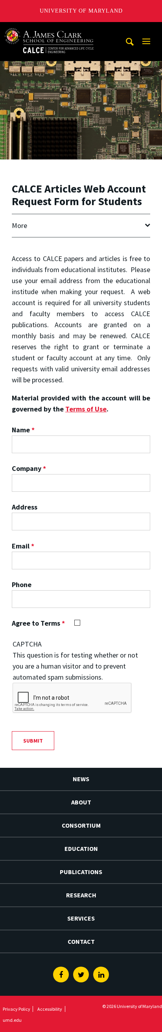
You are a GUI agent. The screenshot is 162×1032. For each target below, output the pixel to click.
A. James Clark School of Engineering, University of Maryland (49, 29)
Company (29, 468)
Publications (81, 872)
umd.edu (12, 1020)
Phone (21, 584)
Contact (81, 941)
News (81, 779)
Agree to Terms (38, 623)
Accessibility (49, 1009)
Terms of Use (86, 408)
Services (81, 918)
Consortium (81, 825)
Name (23, 429)
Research (81, 895)
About (81, 802)
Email (23, 545)
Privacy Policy (16, 1009)
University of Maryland (81, 11)
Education (81, 848)
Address (24, 506)
